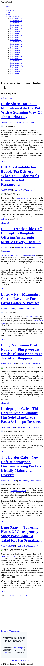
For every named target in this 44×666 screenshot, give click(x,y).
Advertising (10, 10)
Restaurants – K (16, 42)
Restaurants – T (16, 61)
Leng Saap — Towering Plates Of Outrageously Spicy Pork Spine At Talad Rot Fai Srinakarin (21, 533)
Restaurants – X (16, 69)
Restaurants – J (15, 40)
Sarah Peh (20, 309)
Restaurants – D (16, 27)
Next (25, 595)
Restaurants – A (16, 21)
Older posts (6, 98)
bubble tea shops (21, 198)
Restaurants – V (16, 65)
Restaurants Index (12, 16)
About (8, 8)
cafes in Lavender (33, 317)
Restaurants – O (16, 50)
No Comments (31, 122)
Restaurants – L (16, 44)
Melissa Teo (19, 190)
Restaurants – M (16, 46)
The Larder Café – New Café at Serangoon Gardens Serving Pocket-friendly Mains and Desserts (21, 466)
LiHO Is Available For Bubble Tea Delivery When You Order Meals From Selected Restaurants (20, 176)
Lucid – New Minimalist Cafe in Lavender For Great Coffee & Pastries (20, 298)
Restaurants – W (16, 67)
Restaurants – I (15, 38)
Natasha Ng (22, 427)
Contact (8, 12)
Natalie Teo (20, 122)
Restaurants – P (16, 52)
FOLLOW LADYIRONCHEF (22, 661)
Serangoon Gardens (18, 491)
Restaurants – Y (16, 71)
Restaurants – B (16, 23)
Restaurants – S (16, 59)
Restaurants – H (16, 35)
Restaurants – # (16, 19)
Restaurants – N (16, 48)
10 (20, 595)
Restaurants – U (16, 63)
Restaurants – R (16, 57)
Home (8, 6)
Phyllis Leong (24, 481)
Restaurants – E (16, 29)
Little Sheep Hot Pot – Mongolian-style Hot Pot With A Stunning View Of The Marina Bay (21, 110)
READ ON (5, 161)
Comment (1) (30, 190)
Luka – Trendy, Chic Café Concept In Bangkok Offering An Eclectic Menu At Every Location (21, 235)
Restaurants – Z (16, 73)
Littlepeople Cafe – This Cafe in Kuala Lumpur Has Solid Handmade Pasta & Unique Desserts (21, 415)
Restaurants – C (16, 25)
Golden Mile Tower (8, 556)
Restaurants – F (16, 31)
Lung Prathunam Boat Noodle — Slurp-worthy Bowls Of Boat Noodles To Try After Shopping (21, 351)
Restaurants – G (16, 33)
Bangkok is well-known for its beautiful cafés (18, 255)
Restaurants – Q (16, 54)
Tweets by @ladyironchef (10, 631)
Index (8, 14)
